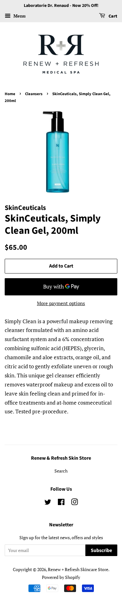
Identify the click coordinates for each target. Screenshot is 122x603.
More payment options (61, 303)
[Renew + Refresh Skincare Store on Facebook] (61, 503)
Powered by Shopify (61, 577)
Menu (19, 16)
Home (10, 94)
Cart (112, 16)
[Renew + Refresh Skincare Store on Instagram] (74, 503)
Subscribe (101, 550)
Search (61, 471)
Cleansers (34, 94)
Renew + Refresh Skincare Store (78, 569)
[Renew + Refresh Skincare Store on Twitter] (47, 503)
